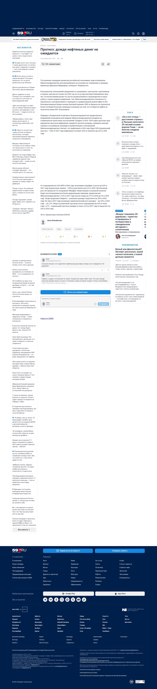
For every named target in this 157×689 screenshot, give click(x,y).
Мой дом (74, 574)
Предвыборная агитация (21, 574)
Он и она (98, 561)
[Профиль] (143, 34)
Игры (95, 28)
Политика (99, 567)
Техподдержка (17, 571)
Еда (44, 578)
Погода (40, 28)
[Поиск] (133, 34)
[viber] (62, 600)
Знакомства (31, 28)
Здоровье (46, 585)
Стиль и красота (126, 564)
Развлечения (100, 578)
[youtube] (78, 600)
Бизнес (45, 564)
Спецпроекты (125, 578)
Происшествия (101, 571)
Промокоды (103, 28)
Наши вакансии (18, 567)
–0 (108, 270)
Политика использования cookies (90, 669)
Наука (73, 578)
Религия (98, 581)
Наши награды (17, 564)
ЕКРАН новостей (47, 229)
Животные (47, 581)
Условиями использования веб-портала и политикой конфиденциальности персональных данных (110, 662)
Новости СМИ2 (47, 318)
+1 (102, 270)
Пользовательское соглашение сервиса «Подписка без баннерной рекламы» (103, 675)
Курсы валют (81, 28)
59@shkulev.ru (35, 665)
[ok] (56, 600)
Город (45, 571)
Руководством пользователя (89, 659)
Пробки (79, 34)
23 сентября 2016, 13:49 (47, 58)
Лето (73, 571)
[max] (67, 600)
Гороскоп (70, 28)
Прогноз (67, 229)
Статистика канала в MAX (22, 578)
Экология (123, 571)
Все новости (24, 47)
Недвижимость (18, 28)
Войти (48, 304)
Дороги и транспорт (50, 574)
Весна (45, 567)
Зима (73, 561)
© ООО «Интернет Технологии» (22, 682)
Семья (97, 585)
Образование (76, 585)
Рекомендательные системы (88, 672)
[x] (73, 600)
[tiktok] (84, 600)
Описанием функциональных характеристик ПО (94, 660)
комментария (52, 64)
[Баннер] (49, 39)
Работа (98, 574)
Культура (74, 567)
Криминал (75, 564)
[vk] (51, 600)
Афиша (62, 28)
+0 (102, 287)
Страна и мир (125, 567)
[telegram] (45, 600)
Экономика (78, 229)
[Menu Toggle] (13, 34)
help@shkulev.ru (26, 668)
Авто (45, 561)
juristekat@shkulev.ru (61, 666)
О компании (16, 561)
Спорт (122, 561)
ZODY (89, 28)
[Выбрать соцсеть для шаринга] (108, 64)
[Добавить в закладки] (103, 64)
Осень (97, 564)
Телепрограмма (51, 28)
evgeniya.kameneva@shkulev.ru (129, 650)
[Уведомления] (138, 34)
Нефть (59, 229)
